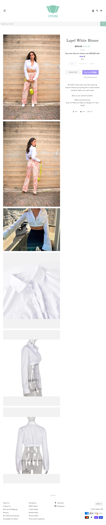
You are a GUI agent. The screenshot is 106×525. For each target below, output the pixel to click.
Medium (82, 63)
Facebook (60, 503)
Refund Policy (33, 513)
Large (92, 63)
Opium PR (99, 509)
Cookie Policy (33, 509)
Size (82, 59)
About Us (6, 503)
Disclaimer (33, 503)
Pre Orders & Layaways (11, 516)
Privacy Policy (33, 516)
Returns (6, 513)
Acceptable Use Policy (10, 519)
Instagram (60, 506)
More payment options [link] (90, 77)
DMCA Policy (33, 506)
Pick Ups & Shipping (10, 509)
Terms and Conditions (37, 519)
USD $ (98, 504)
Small (72, 63)
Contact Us (7, 506)
